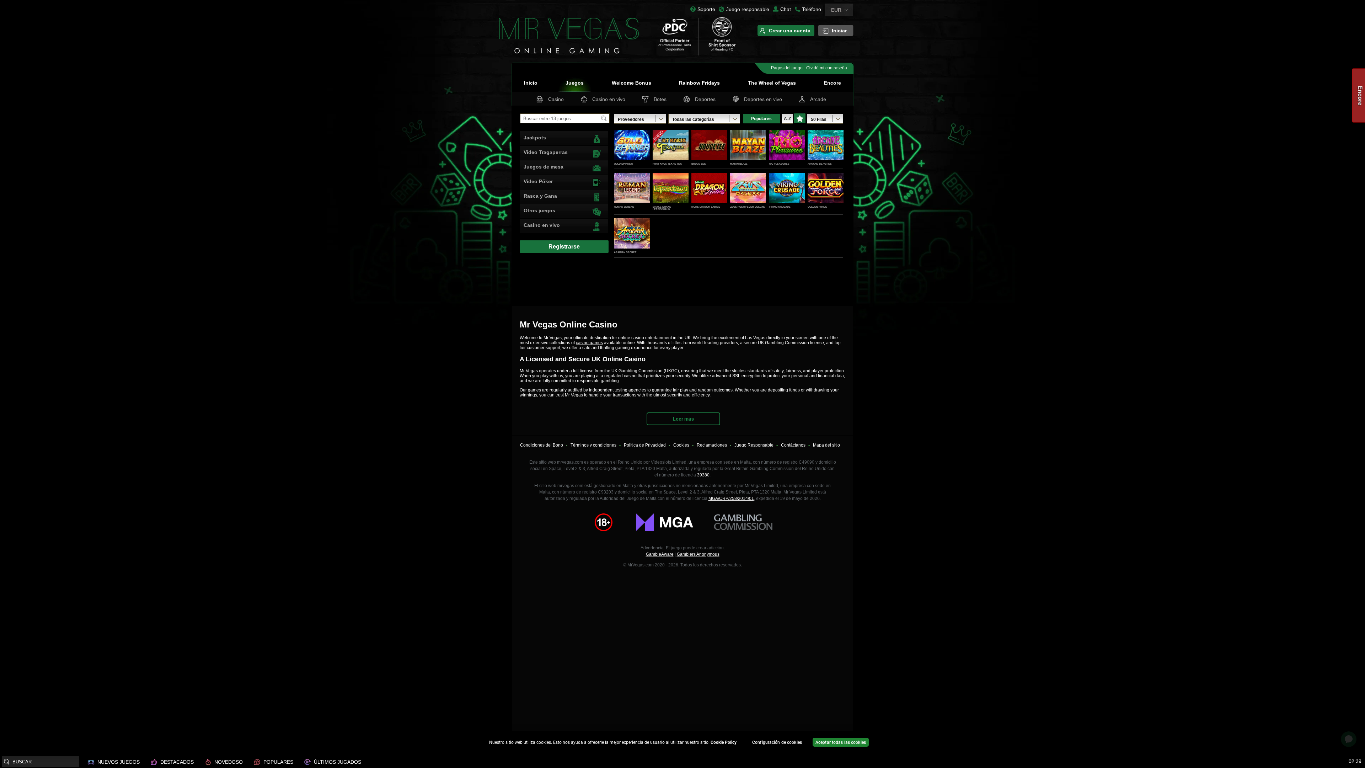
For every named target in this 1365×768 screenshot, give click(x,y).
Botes (660, 99)
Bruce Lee (698, 163)
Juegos (575, 83)
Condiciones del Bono (541, 445)
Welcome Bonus (631, 83)
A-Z (787, 118)
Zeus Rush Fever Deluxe (747, 207)
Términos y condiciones (593, 445)
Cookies (681, 445)
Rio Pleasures (779, 163)
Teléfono (811, 9)
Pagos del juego (787, 67)
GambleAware (660, 554)
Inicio (530, 83)
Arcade (818, 99)
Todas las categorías (693, 119)
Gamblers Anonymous (698, 554)
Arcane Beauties (820, 163)
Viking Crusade (780, 207)
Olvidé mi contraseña (826, 67)
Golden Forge (817, 207)
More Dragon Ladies (705, 207)
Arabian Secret (625, 252)
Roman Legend (624, 207)
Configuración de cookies (777, 742)
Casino (556, 99)
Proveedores (631, 119)
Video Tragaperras (546, 152)
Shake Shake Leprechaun (662, 208)
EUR (836, 10)
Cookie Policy (724, 742)
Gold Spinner (623, 163)
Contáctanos (793, 445)
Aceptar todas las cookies (840, 742)
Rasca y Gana (540, 196)
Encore (832, 83)
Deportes (705, 99)
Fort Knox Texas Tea (667, 163)
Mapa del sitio (826, 445)
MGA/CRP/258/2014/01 (731, 498)
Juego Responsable (754, 445)
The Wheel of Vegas (772, 83)
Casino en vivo (609, 99)
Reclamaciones (712, 445)
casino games (589, 342)
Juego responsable (747, 9)
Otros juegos (539, 210)
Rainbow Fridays (699, 83)
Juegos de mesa (543, 167)
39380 (703, 475)
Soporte (706, 9)
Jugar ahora (632, 152)
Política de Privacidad (645, 445)
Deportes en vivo (763, 99)
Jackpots (535, 137)
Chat (785, 9)
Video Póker (538, 181)
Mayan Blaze (739, 163)
